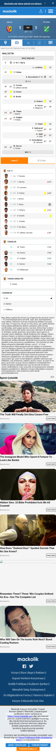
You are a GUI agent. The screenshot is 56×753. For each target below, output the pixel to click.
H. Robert (38, 101)
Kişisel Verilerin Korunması (28, 678)
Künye (15, 672)
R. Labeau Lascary (20, 88)
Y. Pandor (21, 176)
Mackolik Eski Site (33, 700)
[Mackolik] (10, 11)
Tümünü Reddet (40, 745)
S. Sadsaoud (37, 128)
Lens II (9, 22)
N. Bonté (17, 97)
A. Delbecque (22, 270)
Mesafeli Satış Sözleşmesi (28, 689)
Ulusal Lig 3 (23, 37)
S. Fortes (17, 92)
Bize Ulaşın (27, 672)
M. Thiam (17, 111)
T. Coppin (39, 131)
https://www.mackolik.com (20, 716)
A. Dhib (40, 136)
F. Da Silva (21, 227)
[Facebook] (24, 666)
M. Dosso (17, 146)
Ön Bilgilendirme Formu (17, 695)
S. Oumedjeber (36, 140)
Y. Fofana (17, 72)
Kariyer (16, 700)
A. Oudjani (17, 117)
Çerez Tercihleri (17, 745)
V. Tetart (39, 124)
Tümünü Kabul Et (28, 749)
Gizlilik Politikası (17, 683)
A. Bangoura (38, 108)
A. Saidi (39, 134)
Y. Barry (21, 63)
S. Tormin (17, 85)
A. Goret (39, 106)
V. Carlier (13, 284)
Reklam (40, 672)
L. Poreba (21, 221)
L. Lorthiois (38, 67)
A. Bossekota (32, 77)
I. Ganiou (16, 114)
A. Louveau (21, 188)
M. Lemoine (38, 142)
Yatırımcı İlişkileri (43, 695)
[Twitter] (31, 666)
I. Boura (20, 199)
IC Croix (46, 22)
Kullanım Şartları (38, 683)
